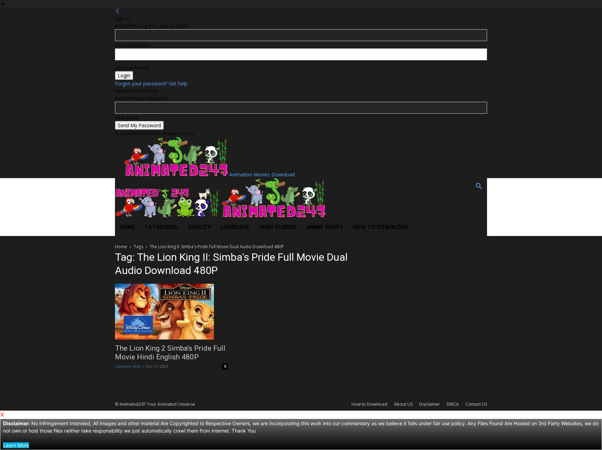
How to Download (381, 227)
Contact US (476, 404)
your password (131, 67)
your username (132, 44)
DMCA (453, 404)
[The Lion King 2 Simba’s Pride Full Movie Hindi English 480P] (171, 312)
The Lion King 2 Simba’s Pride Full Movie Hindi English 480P (170, 352)
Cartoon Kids (128, 366)
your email (127, 117)
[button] (478, 187)
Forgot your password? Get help (151, 83)
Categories (161, 227)
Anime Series (324, 227)
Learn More (16, 445)
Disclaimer (429, 404)
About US (403, 404)
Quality (199, 227)
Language (235, 227)
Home (127, 227)
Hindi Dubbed (277, 227)
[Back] (117, 11)
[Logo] (168, 215)
